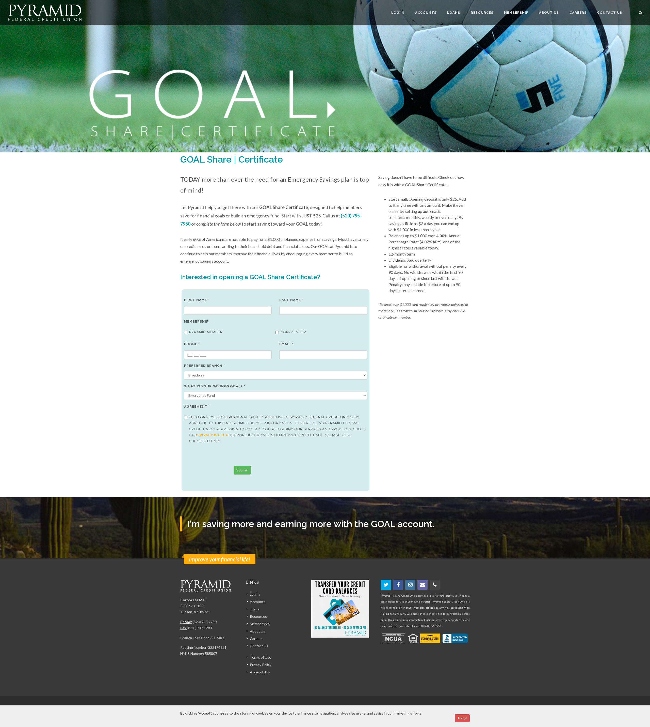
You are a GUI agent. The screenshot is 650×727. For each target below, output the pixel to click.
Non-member (293, 332)
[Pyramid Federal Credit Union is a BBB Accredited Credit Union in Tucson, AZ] (455, 638)
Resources (258, 616)
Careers (256, 638)
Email (286, 344)
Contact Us (259, 646)
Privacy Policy (260, 664)
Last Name (291, 300)
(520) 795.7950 (205, 622)
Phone (192, 344)
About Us (257, 631)
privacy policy (212, 435)
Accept (462, 718)
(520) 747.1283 (200, 628)
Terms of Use (260, 657)
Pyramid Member (206, 332)
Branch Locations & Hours (202, 638)
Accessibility (260, 672)
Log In (255, 594)
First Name (196, 300)
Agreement (197, 406)
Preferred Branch (204, 366)
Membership (196, 321)
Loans (254, 609)
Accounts (257, 601)
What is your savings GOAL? (214, 386)
